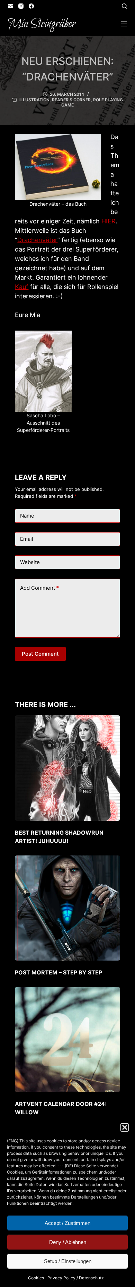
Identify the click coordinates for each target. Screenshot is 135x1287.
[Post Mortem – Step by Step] (67, 908)
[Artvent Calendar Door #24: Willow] (67, 1039)
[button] (124, 1127)
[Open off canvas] (124, 24)
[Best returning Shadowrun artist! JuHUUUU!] (67, 767)
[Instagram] (21, 6)
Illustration (34, 99)
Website (30, 562)
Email (26, 539)
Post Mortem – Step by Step (58, 972)
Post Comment (40, 653)
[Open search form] (124, 6)
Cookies (36, 1277)
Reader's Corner (71, 99)
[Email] (10, 6)
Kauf (21, 286)
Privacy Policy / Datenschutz (75, 1277)
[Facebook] (31, 6)
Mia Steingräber (41, 24)
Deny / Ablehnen (67, 1242)
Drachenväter (37, 240)
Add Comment (39, 588)
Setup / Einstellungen (67, 1261)
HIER (108, 221)
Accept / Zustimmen (67, 1223)
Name (27, 515)
